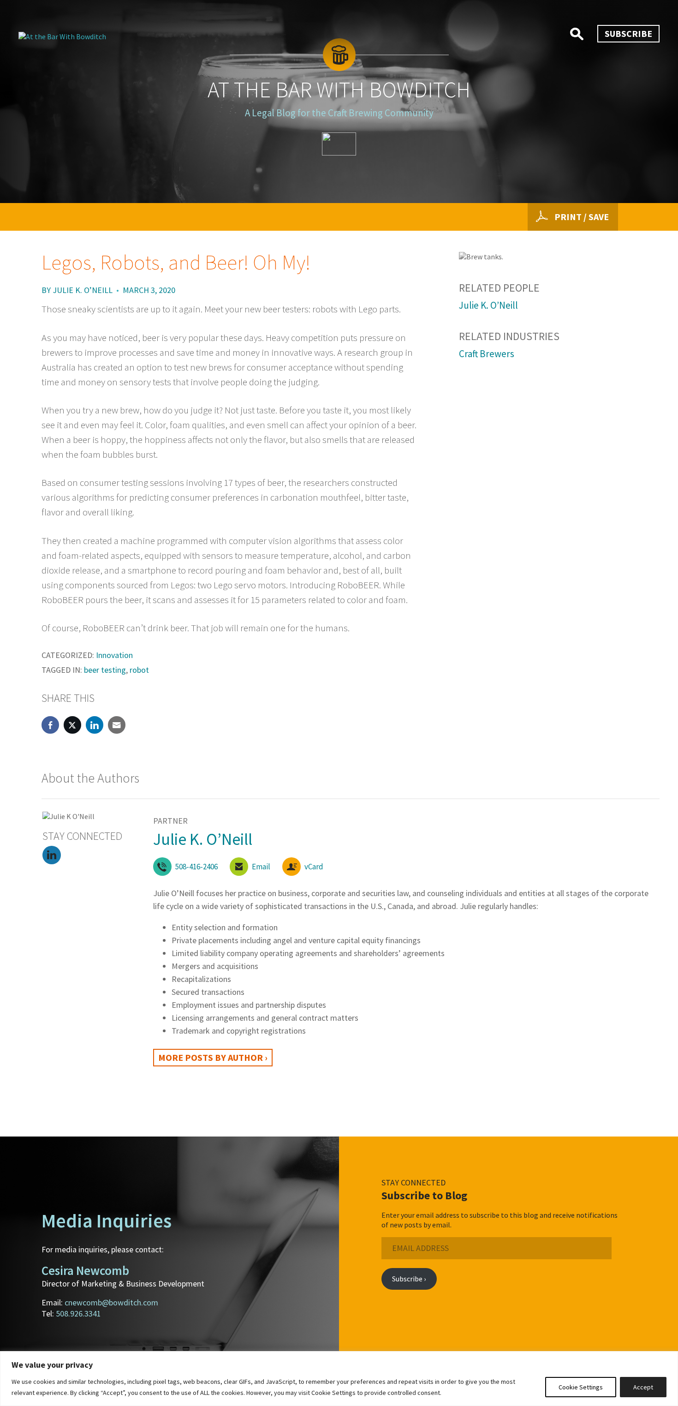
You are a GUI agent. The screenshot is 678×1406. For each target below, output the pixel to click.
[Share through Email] (116, 725)
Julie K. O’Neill (83, 290)
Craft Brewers (486, 353)
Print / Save (581, 216)
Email (261, 867)
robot (139, 669)
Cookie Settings (581, 1387)
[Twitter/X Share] (72, 725)
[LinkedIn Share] (94, 725)
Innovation (114, 655)
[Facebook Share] (50, 725)
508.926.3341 (78, 1313)
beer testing (105, 669)
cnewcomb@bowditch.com (111, 1302)
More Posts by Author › (213, 1057)
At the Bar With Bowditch (339, 89)
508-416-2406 (196, 867)
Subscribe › (409, 1278)
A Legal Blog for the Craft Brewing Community (339, 113)
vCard (313, 867)
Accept (643, 1387)
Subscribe (628, 33)
